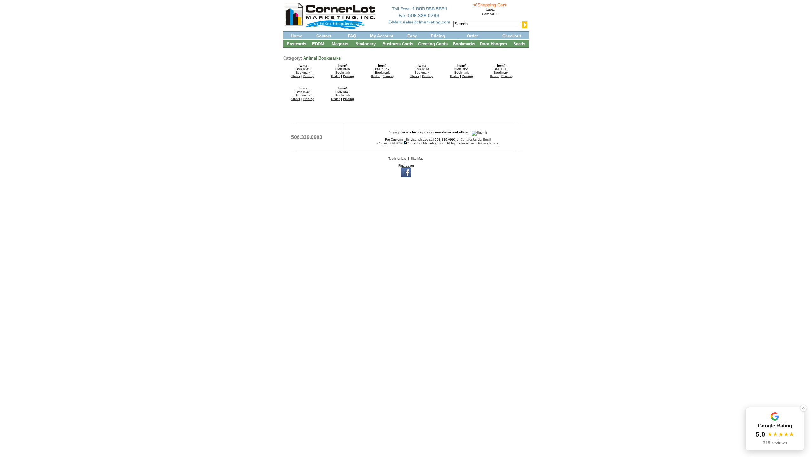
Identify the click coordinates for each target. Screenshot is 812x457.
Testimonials (397, 158)
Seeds (519, 44)
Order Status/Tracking (472, 38)
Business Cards (398, 44)
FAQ (352, 36)
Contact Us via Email (476, 139)
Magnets (340, 44)
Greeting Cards (433, 44)
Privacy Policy (488, 143)
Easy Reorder (412, 38)
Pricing (438, 36)
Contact (323, 36)
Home (296, 36)
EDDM (318, 44)
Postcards (296, 44)
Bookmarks (464, 44)
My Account (381, 36)
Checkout (511, 36)
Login (490, 9)
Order (295, 76)
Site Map (417, 158)
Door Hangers (493, 44)
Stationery (366, 44)
